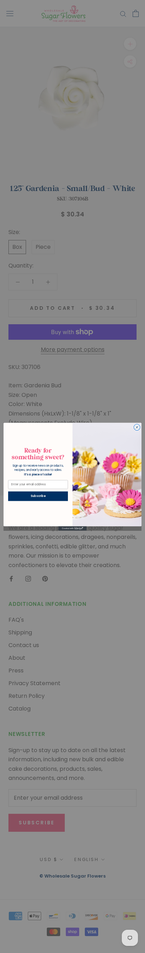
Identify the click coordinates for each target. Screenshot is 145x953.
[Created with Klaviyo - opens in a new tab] (72, 528)
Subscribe (38, 496)
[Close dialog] (137, 427)
